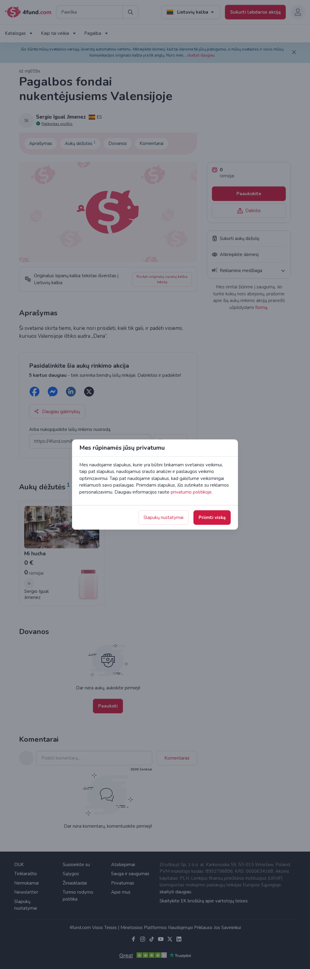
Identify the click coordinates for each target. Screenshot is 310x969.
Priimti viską (212, 517)
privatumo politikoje (191, 492)
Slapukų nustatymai (163, 517)
